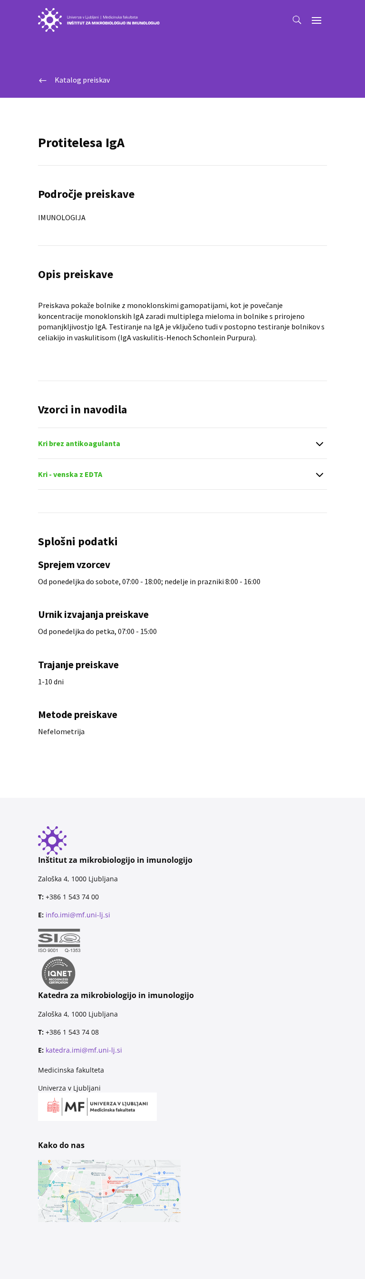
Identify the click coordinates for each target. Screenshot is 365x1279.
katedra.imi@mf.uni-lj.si (84, 1050)
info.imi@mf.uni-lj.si (78, 914)
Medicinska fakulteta (71, 1069)
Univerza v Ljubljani (69, 1087)
